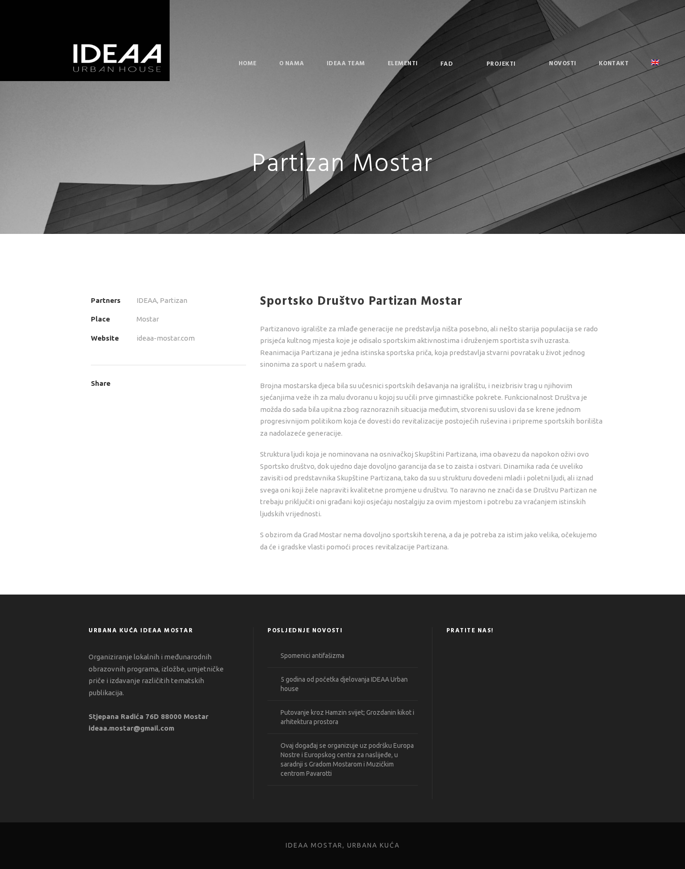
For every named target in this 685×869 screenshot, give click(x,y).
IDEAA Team (346, 63)
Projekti (501, 64)
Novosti (562, 63)
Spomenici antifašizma (312, 655)
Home (248, 63)
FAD (446, 64)
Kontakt (614, 63)
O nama (291, 63)
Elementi (403, 63)
